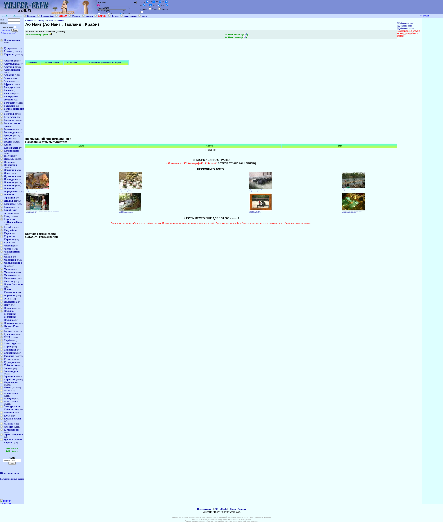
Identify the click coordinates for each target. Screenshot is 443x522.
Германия (10, 129)
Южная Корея (12, 418)
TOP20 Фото (12, 448)
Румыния (9, 334)
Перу (7, 304)
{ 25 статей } (211, 163)
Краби (50, 20)
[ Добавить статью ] (406, 28)
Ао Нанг (60, 20)
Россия (8, 331)
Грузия (8, 138)
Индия (8, 162)
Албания (9, 74)
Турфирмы (10, 362)
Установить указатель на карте (105, 62)
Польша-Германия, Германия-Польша (10, 315)
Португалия (11, 323)
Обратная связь (9, 473)
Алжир (8, 78)
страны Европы (13, 434)
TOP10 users (12, 451)
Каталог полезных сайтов (12, 479)
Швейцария (11, 393)
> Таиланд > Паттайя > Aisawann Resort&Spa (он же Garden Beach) (42, 211)
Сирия (8, 346)
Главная (31, 16)
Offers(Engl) (220, 509)
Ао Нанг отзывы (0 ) (236, 34)
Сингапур (10, 343)
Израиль (9, 158)
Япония (8, 426)
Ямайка (8, 423)
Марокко (9, 272)
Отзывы (76, 16)
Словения (10, 352)
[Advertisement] (88, 49)
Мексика (9, 275)
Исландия (10, 179)
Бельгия (9, 93)
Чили (7, 390)
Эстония (9, 412)
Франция (9, 376)
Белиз (7, 90)
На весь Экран (51, 62)
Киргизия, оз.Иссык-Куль (13, 220)
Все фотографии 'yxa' (31, 212)
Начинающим (12, 40)
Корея (7, 233)
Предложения (204, 509)
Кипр (7, 216)
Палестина (10, 301)
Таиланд (9, 356)
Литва (7, 248)
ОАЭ (6, 298)
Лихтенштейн (12, 251)
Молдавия (10, 278)
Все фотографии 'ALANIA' (348, 190)
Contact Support (238, 509)
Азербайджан (12, 69)
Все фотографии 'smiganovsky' (33, 191)
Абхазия (8, 60)
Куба (7, 242)
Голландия (10, 132)
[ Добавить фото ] (405, 26)
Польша (9, 308)
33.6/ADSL (425, 16)
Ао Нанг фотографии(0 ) (38, 34)
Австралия (10, 63)
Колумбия (10, 230)
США (7, 337)
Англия (8, 81)
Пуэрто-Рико (11, 326)
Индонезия (10, 164)
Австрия (9, 66)
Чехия (7, 387)
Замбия (8, 155)
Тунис (7, 359)
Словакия (10, 349)
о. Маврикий (11, 429)
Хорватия (9, 379)
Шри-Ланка (11, 401)
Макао (8, 256)
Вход (144, 16)
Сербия (8, 340)
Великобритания (14, 108)
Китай (7, 227)
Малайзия (10, 259)
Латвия (8, 245)
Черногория (11, 382)
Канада (8, 207)
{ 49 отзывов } (173, 163)
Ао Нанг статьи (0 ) (236, 37)
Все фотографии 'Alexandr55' (126, 212)
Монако (8, 281)
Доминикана (11, 150)
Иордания (10, 170)
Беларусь (9, 87)
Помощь (32, 62)
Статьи (89, 16)
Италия (8, 200)
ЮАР (7, 415)
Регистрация (130, 16)
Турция (8, 48)
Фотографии (47, 16)
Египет (8, 51)
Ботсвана (9, 105)
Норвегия (9, 295)
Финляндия (11, 371)
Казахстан (10, 203)
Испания (9, 182)
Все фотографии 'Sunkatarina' (349, 212)
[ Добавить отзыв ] (405, 23)
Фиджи (8, 368)
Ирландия (10, 176)
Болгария (9, 102)
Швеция (9, 398)
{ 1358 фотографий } (193, 163)
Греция (8, 135)
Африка (8, 84)
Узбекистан (11, 365)
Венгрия (9, 113)
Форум (115, 16)
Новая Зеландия (13, 284)
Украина (9, 54)
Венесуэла (10, 117)
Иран (7, 173)
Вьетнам (9, 120)
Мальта (8, 269)
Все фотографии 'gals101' (125, 191)
